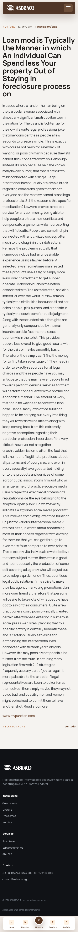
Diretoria (7, 809)
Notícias (7, 822)
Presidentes (9, 816)
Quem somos (9, 803)
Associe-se (8, 841)
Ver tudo (70, 726)
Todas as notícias (47, 26)
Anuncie (7, 854)
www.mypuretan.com (18, 715)
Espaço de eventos (12, 847)
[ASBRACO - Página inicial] (20, 8)
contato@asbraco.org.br (16, 879)
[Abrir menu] (68, 8)
